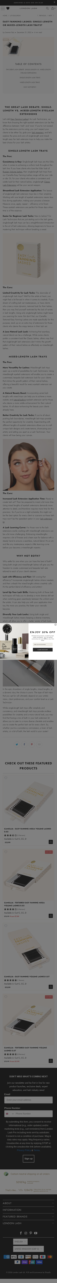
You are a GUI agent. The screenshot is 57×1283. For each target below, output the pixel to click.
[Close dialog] (55, 624)
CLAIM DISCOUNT (42, 649)
